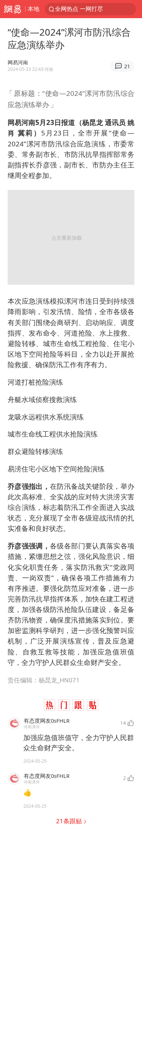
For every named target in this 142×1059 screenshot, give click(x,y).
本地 (33, 9)
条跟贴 (69, 821)
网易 (12, 9)
